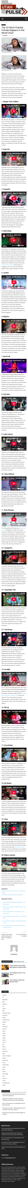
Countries (4, 1015)
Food (3, 1024)
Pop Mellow (5, 35)
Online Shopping (6, 1056)
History (4, 1035)
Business (4, 1004)
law (3, 1044)
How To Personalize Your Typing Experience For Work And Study (13, 1104)
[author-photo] (14, 952)
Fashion (4, 1022)
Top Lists (7, 22)
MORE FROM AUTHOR (19, 961)
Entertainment (6, 1020)
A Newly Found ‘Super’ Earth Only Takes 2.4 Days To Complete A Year (6, 937)
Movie (3, 1047)
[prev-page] (2, 987)
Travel (3, 1080)
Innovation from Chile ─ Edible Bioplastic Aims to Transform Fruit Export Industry (14, 1108)
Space (3, 1067)
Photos (4, 1058)
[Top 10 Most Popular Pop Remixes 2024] (5, 981)
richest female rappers (7, 264)
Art (3, 997)
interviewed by (19, 847)
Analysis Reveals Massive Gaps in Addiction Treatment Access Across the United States (13, 1099)
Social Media (5, 1065)
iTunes (4, 1042)
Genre (3, 1031)
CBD (3, 1011)
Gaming (4, 1029)
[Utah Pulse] (14, 8)
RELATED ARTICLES (7, 961)
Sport (3, 1069)
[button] (2, 19)
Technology (5, 1074)
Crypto (4, 1017)
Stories (4, 1071)
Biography (4, 999)
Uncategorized (6, 1083)
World (3, 1085)
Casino (4, 1008)
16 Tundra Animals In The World (21, 935)
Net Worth (5, 1051)
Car (3, 1006)
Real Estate (5, 1060)
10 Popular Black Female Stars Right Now (12, 894)
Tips (3, 1076)
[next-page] (5, 987)
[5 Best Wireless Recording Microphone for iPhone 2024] (5, 967)
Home (2, 22)
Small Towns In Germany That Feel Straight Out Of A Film (13, 1113)
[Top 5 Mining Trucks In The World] (5, 974)
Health (4, 1033)
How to (4, 1040)
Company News (6, 1013)
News (3, 1053)
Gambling (4, 1026)
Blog (3, 1002)
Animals (4, 995)
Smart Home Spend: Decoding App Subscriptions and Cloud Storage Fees (14, 1094)
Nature (4, 1049)
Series (3, 1062)
